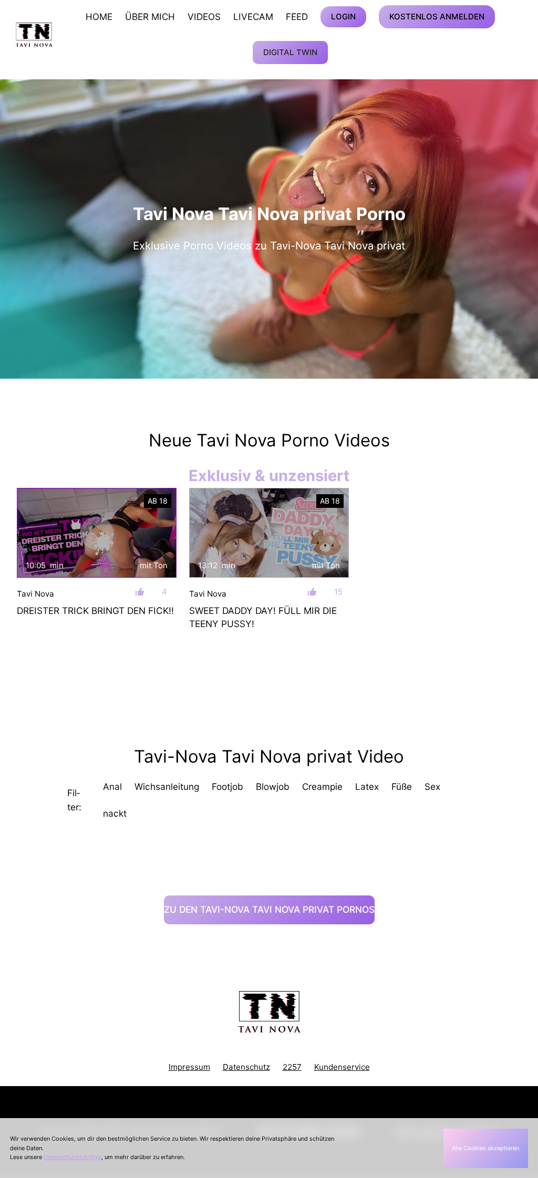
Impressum (189, 1067)
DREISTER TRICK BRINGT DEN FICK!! (95, 610)
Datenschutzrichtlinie (72, 1157)
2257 (292, 1067)
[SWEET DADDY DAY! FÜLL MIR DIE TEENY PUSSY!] (269, 533)
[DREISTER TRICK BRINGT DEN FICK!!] (97, 533)
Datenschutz (246, 1067)
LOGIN (343, 17)
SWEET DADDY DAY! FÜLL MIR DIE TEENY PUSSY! (263, 617)
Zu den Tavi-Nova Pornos (269, 909)
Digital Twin (290, 52)
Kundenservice (342, 1067)
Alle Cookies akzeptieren (485, 1148)
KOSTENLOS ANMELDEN (436, 17)
